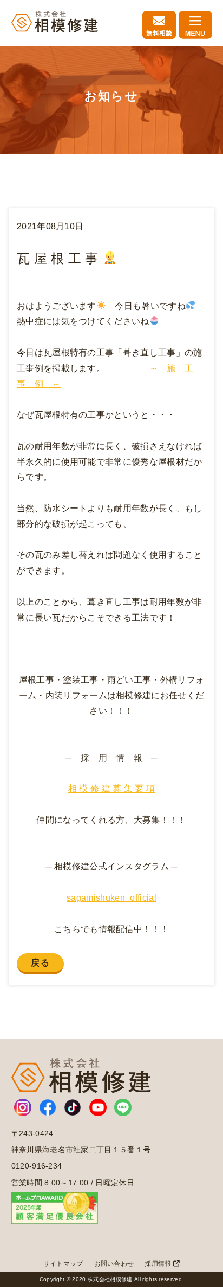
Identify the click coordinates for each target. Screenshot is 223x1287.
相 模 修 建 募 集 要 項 (111, 788)
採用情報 (159, 1264)
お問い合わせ (114, 1264)
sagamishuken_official (111, 897)
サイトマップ (63, 1264)
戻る (40, 962)
